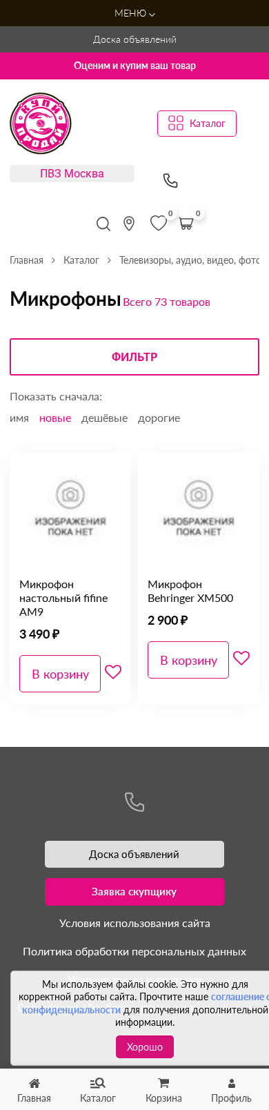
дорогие (159, 417)
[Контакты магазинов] (129, 223)
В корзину (60, 673)
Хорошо (145, 1047)
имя (19, 417)
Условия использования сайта (134, 922)
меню (131, 13)
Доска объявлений (135, 39)
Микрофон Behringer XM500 (190, 590)
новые (55, 417)
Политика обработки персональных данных (134, 950)
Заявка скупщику (134, 891)
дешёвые (104, 417)
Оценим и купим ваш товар (135, 65)
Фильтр (134, 357)
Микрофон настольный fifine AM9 (63, 597)
